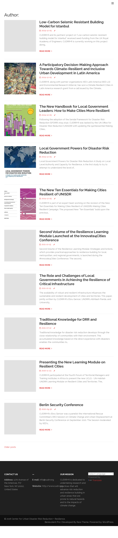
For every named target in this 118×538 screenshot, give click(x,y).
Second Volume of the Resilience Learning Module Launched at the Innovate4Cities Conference (73, 236)
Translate (97, 480)
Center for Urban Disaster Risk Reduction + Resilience (38, 519)
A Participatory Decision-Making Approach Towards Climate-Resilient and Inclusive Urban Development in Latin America (73, 69)
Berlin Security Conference (61, 405)
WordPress (107, 522)
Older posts (10, 447)
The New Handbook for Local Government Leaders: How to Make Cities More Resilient (74, 108)
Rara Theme (83, 522)
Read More (44, 51)
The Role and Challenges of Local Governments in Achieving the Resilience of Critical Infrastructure (74, 280)
